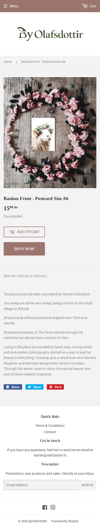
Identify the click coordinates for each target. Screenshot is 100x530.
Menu (14, 6)
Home (8, 62)
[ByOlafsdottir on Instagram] (52, 508)
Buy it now (24, 249)
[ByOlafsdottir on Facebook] (44, 508)
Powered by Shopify (64, 521)
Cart (92, 6)
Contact (50, 432)
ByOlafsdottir (38, 521)
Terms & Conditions (50, 426)
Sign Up (87, 485)
